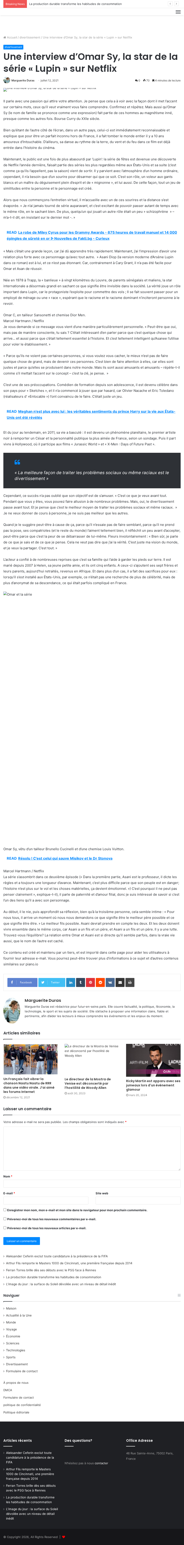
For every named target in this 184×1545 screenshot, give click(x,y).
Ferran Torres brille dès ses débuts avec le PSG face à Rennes (51, 1270)
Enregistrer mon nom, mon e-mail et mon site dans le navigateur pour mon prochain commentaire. (77, 1210)
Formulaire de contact (22, 1371)
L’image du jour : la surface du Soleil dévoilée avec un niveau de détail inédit (61, 1284)
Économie (13, 1336)
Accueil (11, 37)
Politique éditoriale (16, 1412)
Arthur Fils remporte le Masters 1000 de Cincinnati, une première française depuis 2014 (69, 1263)
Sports (10, 1357)
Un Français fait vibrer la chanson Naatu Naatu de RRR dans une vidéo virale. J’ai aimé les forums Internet (29, 1085)
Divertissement (17, 1364)
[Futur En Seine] (24, 19)
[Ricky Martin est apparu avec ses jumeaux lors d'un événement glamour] (153, 1060)
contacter (101, 1463)
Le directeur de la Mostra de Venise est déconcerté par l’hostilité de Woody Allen (88, 1083)
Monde (11, 1322)
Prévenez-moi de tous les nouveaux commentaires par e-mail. (51, 1219)
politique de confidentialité (22, 1405)
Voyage (11, 1329)
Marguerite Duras (23, 80)
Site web (102, 1193)
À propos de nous (15, 1382)
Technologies (15, 1350)
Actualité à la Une (19, 1315)
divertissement (30, 37)
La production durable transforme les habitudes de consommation (75, 4)
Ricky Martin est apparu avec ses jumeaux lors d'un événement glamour (153, 1085)
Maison (11, 1308)
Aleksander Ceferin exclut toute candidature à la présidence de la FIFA (57, 1256)
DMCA (7, 1390)
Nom (7, 1176)
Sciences (12, 1343)
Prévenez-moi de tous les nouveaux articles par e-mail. (46, 1228)
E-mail (9, 1193)
